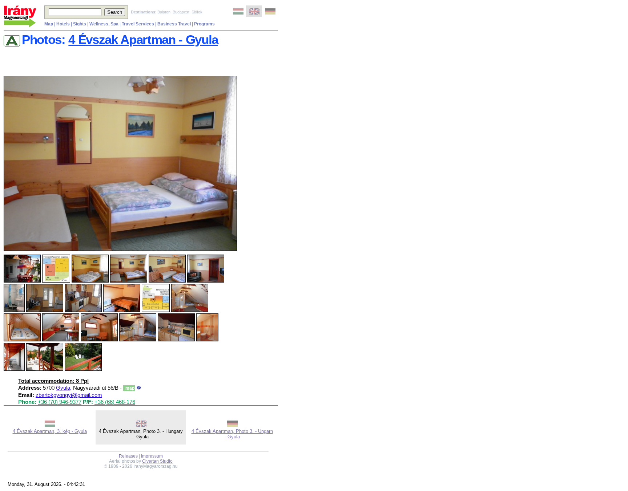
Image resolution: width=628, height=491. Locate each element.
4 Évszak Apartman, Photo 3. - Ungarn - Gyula (232, 434)
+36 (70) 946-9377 (59, 402)
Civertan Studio (157, 461)
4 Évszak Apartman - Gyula (143, 39)
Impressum (152, 456)
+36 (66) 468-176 (114, 402)
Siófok (197, 12)
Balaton (163, 12)
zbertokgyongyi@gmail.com (69, 395)
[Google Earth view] (139, 388)
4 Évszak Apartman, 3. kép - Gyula (50, 431)
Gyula (63, 388)
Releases (128, 456)
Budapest (181, 12)
